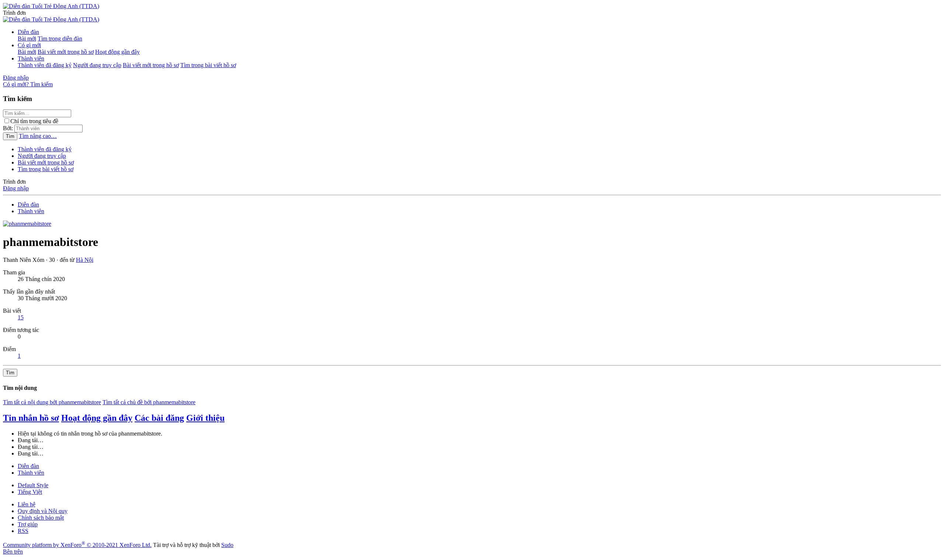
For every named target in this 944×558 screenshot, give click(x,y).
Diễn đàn (28, 32)
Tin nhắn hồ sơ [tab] (31, 418)
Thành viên (31, 58)
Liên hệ (26, 504)
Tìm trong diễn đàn (60, 38)
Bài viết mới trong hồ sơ (66, 52)
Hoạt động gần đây (117, 52)
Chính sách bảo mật (41, 517)
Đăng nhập (16, 188)
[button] (14, 13)
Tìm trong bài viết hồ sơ (208, 65)
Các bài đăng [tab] (159, 418)
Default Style (33, 485)
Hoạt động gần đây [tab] (96, 418)
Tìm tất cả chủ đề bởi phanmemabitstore (149, 402)
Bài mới (27, 38)
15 (21, 317)
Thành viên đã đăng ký (45, 65)
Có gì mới (29, 45)
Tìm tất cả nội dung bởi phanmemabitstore (52, 402)
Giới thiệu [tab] (205, 418)
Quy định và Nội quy (42, 511)
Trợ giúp (28, 524)
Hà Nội (84, 260)
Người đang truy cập (97, 65)
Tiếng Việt (30, 492)
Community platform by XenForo (77, 545)
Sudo (227, 545)
